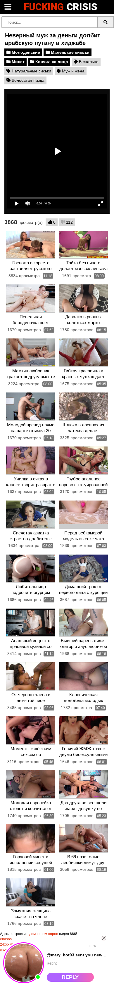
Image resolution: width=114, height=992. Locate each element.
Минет (18, 61)
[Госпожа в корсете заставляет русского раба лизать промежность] (31, 245)
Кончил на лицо (51, 61)
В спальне (88, 61)
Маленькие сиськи (69, 52)
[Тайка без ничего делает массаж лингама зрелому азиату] (83, 245)
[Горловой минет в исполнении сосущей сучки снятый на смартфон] (31, 838)
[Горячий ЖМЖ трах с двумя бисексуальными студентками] (83, 730)
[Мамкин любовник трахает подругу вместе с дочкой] (31, 352)
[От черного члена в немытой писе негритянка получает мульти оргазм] (31, 676)
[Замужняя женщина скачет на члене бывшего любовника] (31, 892)
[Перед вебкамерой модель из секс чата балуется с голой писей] (83, 515)
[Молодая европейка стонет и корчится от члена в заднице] (31, 784)
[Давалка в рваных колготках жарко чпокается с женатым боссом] (83, 298)
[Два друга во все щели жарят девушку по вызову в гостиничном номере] (83, 784)
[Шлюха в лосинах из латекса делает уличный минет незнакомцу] (83, 406)
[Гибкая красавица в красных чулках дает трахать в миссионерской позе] (83, 352)
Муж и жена (72, 71)
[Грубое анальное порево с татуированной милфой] (83, 461)
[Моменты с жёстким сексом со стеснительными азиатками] (31, 730)
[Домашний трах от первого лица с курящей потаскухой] (83, 569)
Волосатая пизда (27, 80)
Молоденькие (25, 52)
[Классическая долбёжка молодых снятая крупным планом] (83, 676)
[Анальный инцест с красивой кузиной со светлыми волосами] (31, 623)
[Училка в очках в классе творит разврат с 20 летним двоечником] (31, 461)
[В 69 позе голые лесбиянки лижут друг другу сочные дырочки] (83, 838)
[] (105, 22)
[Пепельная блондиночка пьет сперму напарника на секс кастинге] (31, 298)
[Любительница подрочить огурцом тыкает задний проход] (31, 569)
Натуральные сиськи (31, 71)
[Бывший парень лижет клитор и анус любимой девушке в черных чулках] (83, 623)
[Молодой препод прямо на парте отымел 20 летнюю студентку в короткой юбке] (31, 406)
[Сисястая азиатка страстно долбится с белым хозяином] (31, 515)
